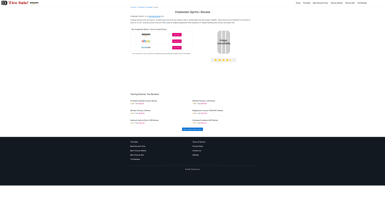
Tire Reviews (362, 3)
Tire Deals (307, 3)
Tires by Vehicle (337, 3)
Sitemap (195, 155)
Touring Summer (154, 16)
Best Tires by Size (137, 155)
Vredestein (149, 7)
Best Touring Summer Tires (192, 129)
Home (298, 3)
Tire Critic (133, 7)
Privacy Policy (197, 146)
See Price (177, 35)
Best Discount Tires (320, 3)
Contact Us (196, 151)
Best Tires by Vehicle (138, 151)
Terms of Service (198, 142)
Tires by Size (350, 3)
